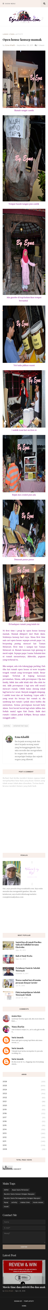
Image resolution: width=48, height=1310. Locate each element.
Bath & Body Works (24, 956)
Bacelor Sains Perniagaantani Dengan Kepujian (22, 1198)
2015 (24, 1125)
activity (19, 34)
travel (6, 1206)
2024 (24, 1090)
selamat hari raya (20, 726)
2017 (24, 1117)
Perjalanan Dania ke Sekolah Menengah (28, 969)
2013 (24, 1133)
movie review (38, 1202)
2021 (24, 1101)
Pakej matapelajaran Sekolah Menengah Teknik (28, 993)
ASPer (6, 1190)
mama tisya (16, 1016)
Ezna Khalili (22, 737)
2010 (24, 1145)
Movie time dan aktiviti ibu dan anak (24, 1287)
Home (24, 1306)
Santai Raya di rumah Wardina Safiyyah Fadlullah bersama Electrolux (28, 944)
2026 (24, 1081)
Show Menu (10, 4)
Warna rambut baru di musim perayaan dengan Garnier (28, 981)
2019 (24, 1109)
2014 (24, 1129)
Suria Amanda (17, 1037)
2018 (24, 1113)
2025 (24, 1086)
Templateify (29, 1301)
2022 (24, 1097)
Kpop (6, 1202)
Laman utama (8, 34)
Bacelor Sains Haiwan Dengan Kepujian (19, 1194)
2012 (24, 1137)
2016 (24, 1121)
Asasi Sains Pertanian (20, 1190)
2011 (24, 1141)
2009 (24, 1149)
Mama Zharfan (18, 1026)
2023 (24, 1093)
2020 (24, 1105)
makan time (25, 1202)
